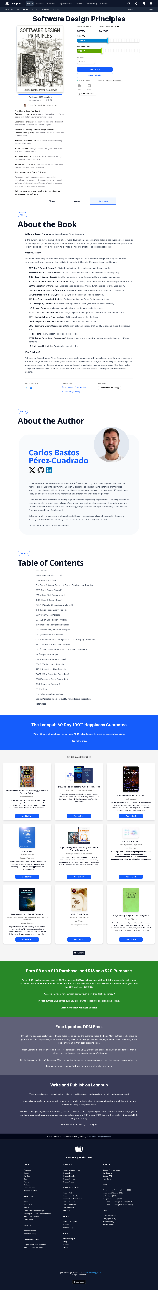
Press (65, 1247)
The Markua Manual (71, 1208)
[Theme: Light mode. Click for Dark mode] (136, 3)
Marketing (92, 3)
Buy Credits (107, 1173)
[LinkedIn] (49, 470)
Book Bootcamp (30, 1234)
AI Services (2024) (110, 1196)
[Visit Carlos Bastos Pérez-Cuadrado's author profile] (111, 444)
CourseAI (27, 1202)
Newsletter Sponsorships (34, 1211)
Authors (40, 3)
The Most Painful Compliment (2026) (117, 1190)
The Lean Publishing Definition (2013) (117, 1202)
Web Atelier (27, 851)
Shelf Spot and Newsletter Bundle (37, 1214)
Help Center (107, 1179)
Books (25, 9)
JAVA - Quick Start (79, 914)
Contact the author (108, 388)
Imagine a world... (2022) (112, 1199)
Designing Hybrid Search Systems (27, 914)
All (18, 9)
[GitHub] (41, 470)
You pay (80, 57)
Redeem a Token (30, 1191)
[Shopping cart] (144, 3)
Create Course (69, 1179)
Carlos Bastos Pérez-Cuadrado (42, 105)
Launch (142, 9)
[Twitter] (32, 470)
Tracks (56, 9)
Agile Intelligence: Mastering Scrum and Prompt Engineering (79, 848)
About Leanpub (69, 1239)
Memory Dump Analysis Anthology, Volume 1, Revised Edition (27, 791)
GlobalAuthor (29, 1205)
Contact (66, 1245)
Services (80, 3)
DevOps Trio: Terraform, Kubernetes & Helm (79, 787)
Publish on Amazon (31, 1217)
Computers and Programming (74, 387)
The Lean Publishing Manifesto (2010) (118, 1205)
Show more (79, 953)
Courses (45, 9)
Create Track (68, 1182)
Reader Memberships (111, 1170)
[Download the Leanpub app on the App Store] (79, 1282)
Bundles (35, 9)
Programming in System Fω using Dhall (131, 915)
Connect (104, 3)
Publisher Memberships (33, 1247)
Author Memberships (71, 1170)
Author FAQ (67, 1193)
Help (151, 9)
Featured (9, 9)
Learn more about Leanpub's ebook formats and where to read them (79, 1066)
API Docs (66, 1211)
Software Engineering (71, 391)
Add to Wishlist (94, 75)
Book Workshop (30, 1231)
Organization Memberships (35, 1245)
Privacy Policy (108, 1222)
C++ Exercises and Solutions (130, 795)
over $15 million (73, 1001)
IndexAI (27, 1208)
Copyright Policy (109, 1219)
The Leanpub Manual (71, 1202)
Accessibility (68, 1228)
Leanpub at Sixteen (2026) (113, 1193)
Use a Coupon (29, 1188)
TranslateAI (28, 1220)
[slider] (108, 41)
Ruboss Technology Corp (92, 1273)
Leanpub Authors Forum (72, 1199)
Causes (66, 1225)
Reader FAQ (107, 1176)
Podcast (131, 9)
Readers (51, 3)
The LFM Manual (69, 1205)
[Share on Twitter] (26, 388)
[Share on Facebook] (31, 388)
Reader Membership (114, 80)
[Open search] (129, 3)
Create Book (68, 1173)
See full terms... (79, 741)
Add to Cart (95, 69)
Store (30, 3)
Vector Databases (130, 841)
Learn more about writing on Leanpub (79, 1007)
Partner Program (70, 1222)
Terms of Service (109, 1216)
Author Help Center (71, 1196)
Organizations (65, 3)
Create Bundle (69, 1176)
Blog (65, 1242)
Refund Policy (108, 1225)
